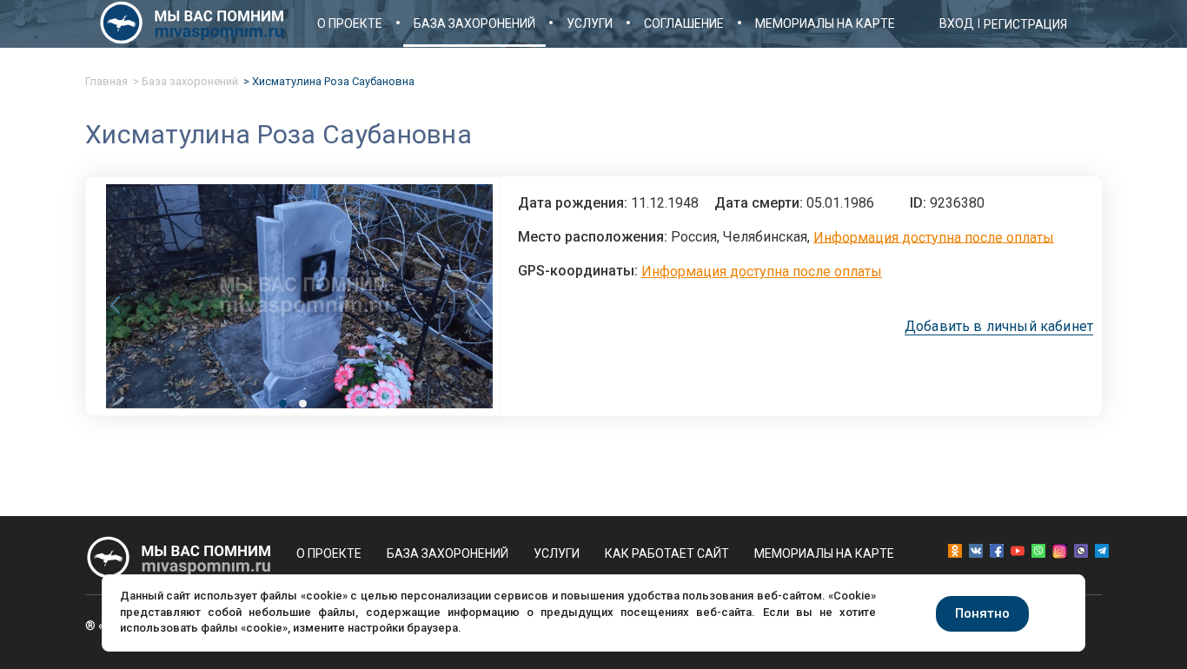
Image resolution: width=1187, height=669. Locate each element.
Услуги (590, 23)
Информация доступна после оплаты (933, 237)
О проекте (349, 23)
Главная (106, 81)
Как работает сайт (667, 553)
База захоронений (474, 23)
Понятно (982, 613)
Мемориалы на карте (825, 23)
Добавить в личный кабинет (999, 326)
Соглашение (684, 23)
